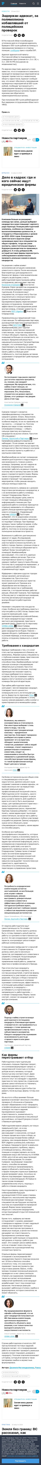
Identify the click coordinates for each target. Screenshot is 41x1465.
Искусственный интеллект (16, 1376)
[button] (15, 35)
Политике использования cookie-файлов (22, 1456)
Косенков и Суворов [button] (11, 285)
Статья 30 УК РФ (31, 121)
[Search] (33, 3)
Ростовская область (13, 124)
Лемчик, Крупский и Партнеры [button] (15, 438)
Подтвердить (20, 1461)
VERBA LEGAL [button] (8, 626)
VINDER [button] (13, 514)
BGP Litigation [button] (17, 311)
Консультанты (10, 1372)
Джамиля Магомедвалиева (22, 1368)
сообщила (14, 50)
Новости (6, 11)
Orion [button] (31, 695)
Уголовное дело (11, 117)
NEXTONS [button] (17, 325)
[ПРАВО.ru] (3, 3)
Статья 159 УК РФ (11, 121)
